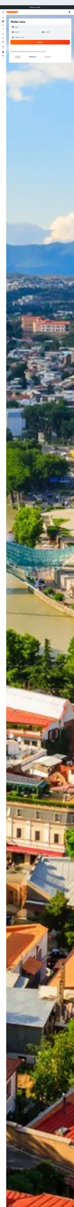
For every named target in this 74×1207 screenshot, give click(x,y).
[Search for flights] (3, 17)
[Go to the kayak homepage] (12, 12)
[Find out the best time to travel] (3, 42)
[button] (72, 7)
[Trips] (3, 47)
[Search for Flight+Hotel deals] (3, 29)
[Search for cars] (3, 25)
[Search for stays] (3, 21)
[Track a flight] (3, 38)
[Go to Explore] (3, 34)
